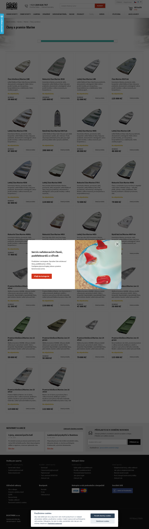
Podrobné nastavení (55, 523)
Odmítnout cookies (102, 521)
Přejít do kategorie (41, 276)
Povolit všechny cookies (102, 516)
